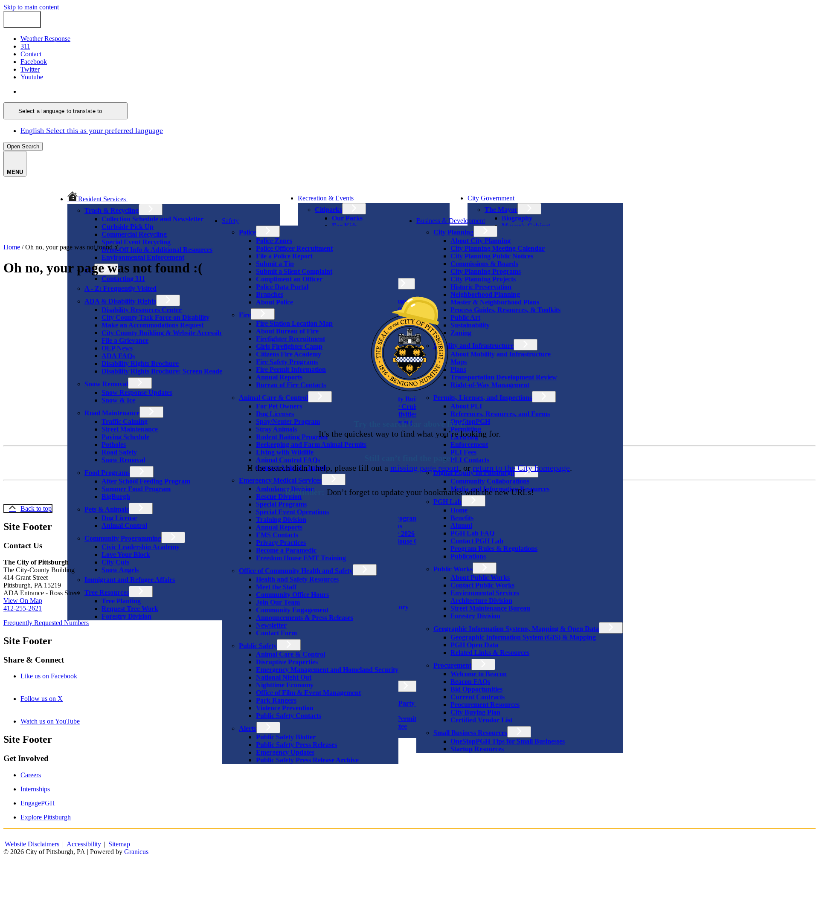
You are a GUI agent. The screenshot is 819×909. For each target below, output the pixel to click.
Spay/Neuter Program (288, 421)
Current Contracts (477, 697)
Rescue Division (279, 496)
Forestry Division (126, 616)
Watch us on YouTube (62, 721)
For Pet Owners (279, 406)
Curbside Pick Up (128, 226)
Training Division (281, 519)
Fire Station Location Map (294, 323)
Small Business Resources (470, 732)
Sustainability (470, 325)
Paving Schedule (125, 436)
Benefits (461, 517)
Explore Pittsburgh (45, 817)
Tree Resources (106, 592)
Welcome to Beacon (478, 673)
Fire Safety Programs (287, 361)
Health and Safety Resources (297, 579)
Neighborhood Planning (485, 294)
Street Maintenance (130, 429)
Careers (30, 775)
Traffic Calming (125, 421)
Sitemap (119, 844)
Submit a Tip (275, 263)
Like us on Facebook (60, 676)
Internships (35, 789)
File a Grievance (125, 340)
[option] (418, 92)
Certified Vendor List (481, 720)
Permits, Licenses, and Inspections (482, 397)
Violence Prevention (285, 708)
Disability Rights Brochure (140, 363)
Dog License (119, 517)
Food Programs (107, 472)
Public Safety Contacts (288, 715)
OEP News (117, 348)
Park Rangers (276, 700)
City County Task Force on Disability (155, 317)
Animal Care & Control (273, 397)
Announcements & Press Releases (304, 617)
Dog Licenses (275, 413)
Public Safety (258, 645)
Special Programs (281, 504)
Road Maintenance (111, 413)
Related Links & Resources (489, 652)
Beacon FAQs (470, 681)
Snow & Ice (118, 400)
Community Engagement (292, 610)
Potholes (114, 444)
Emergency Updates (285, 752)
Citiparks (328, 209)
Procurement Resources (485, 704)
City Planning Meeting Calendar (497, 248)
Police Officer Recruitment (294, 248)
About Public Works (480, 577)
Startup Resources (477, 749)
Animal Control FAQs (288, 459)
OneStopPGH (470, 421)
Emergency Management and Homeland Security (327, 669)
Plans (458, 369)
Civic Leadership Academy (141, 546)
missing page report (424, 467)
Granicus (136, 851)
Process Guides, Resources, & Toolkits (505, 309)
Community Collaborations (489, 481)
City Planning (453, 232)
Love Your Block (126, 554)
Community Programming (122, 538)
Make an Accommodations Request (152, 325)
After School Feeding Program (146, 481)
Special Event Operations (292, 511)
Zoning (460, 332)
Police (247, 232)
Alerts (247, 728)
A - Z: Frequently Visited (120, 288)
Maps (458, 361)
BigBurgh (116, 496)
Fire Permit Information (291, 369)
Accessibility (84, 844)
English (81, 91)
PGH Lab (447, 501)
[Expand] (139, 198)
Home (459, 510)
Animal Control (124, 525)
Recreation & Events (326, 198)
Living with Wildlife (285, 452)
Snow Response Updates (137, 392)
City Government (491, 198)
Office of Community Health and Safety (296, 570)
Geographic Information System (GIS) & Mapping (523, 637)
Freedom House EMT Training (301, 558)
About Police (274, 302)
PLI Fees (463, 452)
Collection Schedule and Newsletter (152, 219)
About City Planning (480, 240)
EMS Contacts (277, 534)
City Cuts (115, 562)
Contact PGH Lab (476, 540)
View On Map (22, 600)
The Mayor (501, 209)
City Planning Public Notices (491, 256)
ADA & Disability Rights (120, 301)
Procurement (452, 665)
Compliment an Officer (289, 279)
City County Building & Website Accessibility (167, 332)
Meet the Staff (276, 587)
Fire (245, 314)
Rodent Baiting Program (292, 436)
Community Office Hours (292, 594)
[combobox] (65, 110)
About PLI (466, 406)
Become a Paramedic (286, 550)
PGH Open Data (474, 644)
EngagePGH (37, 803)
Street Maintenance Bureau (490, 608)
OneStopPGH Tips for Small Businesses (507, 741)
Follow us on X (53, 698)
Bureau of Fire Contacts (291, 384)
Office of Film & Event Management (308, 692)
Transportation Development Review (503, 377)
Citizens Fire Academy (288, 354)
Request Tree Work (130, 608)
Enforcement (469, 444)
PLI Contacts (469, 459)
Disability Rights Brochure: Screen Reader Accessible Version (191, 371)
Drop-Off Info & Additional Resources (157, 249)
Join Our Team (278, 602)
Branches (269, 294)
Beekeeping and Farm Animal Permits (311, 444)
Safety (230, 220)
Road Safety (119, 452)
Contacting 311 (123, 278)
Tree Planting (121, 601)
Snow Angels (120, 569)
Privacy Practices (281, 542)
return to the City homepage (521, 467)
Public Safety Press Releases (296, 744)
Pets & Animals (106, 509)
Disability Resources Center (142, 309)
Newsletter (271, 625)
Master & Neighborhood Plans (494, 302)
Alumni (461, 525)
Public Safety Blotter (286, 737)
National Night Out (283, 677)
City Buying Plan (475, 712)
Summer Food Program (136, 488)
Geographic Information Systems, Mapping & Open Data (516, 628)
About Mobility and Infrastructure (500, 354)
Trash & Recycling (111, 210)
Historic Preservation (480, 286)
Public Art (465, 317)
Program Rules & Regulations (493, 548)
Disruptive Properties (287, 662)
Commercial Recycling (134, 234)
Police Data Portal (282, 286)
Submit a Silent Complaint (294, 271)
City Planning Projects (483, 279)
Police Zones (274, 240)
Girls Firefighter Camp (289, 346)
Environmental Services (484, 592)
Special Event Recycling (136, 242)
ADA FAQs (118, 355)
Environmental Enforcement (143, 257)
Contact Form (276, 633)
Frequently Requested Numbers (46, 622)
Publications (468, 556)
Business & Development (450, 220)
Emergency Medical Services (280, 480)
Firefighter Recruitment (290, 338)
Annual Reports (279, 377)
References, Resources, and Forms (500, 413)
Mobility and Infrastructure (473, 345)
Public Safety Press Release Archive (307, 760)
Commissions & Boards (484, 263)
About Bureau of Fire (287, 331)
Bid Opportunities (476, 689)
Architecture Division (481, 600)
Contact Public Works (482, 585)
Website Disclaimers (32, 844)
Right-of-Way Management (489, 384)
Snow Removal (106, 384)
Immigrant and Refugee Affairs (129, 579)
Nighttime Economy (285, 685)
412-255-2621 (22, 608)
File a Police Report (284, 256)
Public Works (453, 569)
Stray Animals (276, 429)
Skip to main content (31, 7)
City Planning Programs (485, 271)
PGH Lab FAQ (472, 533)
